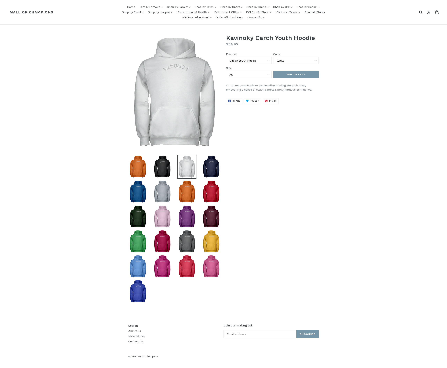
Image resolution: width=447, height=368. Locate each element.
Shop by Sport (232, 7)
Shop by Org (283, 7)
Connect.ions (256, 17)
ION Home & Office (228, 12)
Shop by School (309, 7)
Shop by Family (179, 7)
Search (133, 325)
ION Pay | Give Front (197, 17)
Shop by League (161, 12)
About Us (134, 331)
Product (231, 54)
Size (229, 68)
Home (131, 7)
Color (276, 54)
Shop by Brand (259, 7)
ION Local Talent (289, 12)
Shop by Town (206, 7)
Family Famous (152, 7)
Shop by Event (133, 12)
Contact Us (135, 341)
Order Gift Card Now (229, 17)
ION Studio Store (259, 12)
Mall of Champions (31, 12)
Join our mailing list (238, 325)
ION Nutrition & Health (194, 12)
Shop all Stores (315, 12)
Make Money (136, 336)
